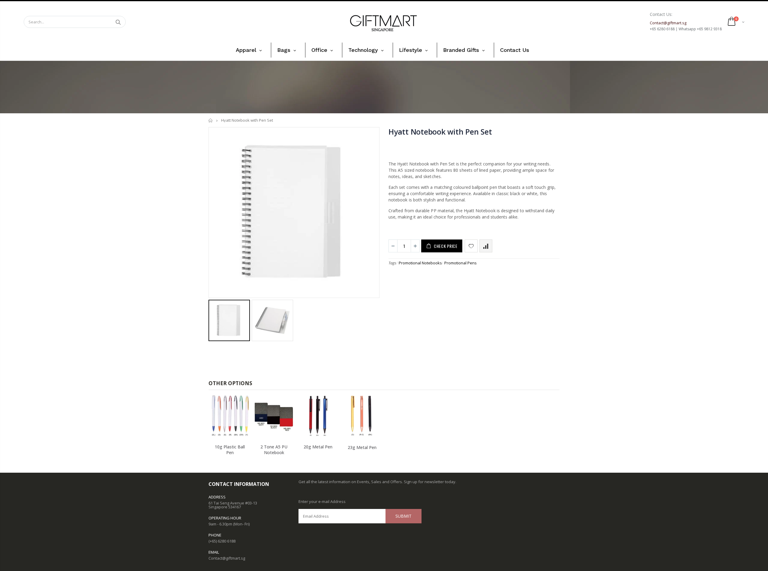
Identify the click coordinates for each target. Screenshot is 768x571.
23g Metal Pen (362, 447)
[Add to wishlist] (471, 245)
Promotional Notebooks (420, 263)
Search (118, 22)
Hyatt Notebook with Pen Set (440, 131)
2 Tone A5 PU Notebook (273, 449)
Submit (403, 516)
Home (210, 120)
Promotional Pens (460, 263)
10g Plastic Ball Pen (230, 449)
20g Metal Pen (318, 447)
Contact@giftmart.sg (226, 558)
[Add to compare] (485, 245)
